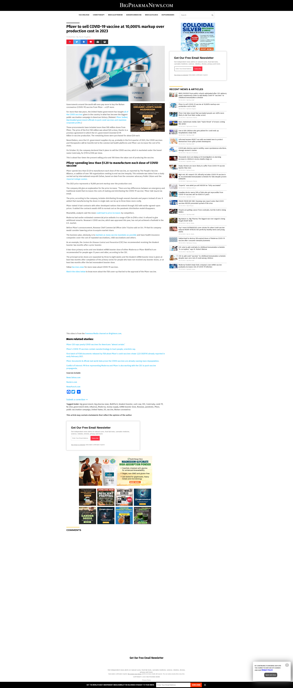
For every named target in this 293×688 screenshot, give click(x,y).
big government (86, 404)
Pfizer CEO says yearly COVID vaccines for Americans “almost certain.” (95, 344)
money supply (112, 407)
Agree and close (271, 675)
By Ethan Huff (190, 100)
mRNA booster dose (127, 407)
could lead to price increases (108, 213)
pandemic (149, 407)
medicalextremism (115, 15)
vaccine (110, 410)
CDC (143, 404)
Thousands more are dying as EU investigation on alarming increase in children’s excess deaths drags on (200, 158)
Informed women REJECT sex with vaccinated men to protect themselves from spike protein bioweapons (201, 141)
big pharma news (101, 404)
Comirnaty (150, 404)
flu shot (69, 407)
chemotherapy (98, 15)
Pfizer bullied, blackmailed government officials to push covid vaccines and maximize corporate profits (97, 120)
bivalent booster (126, 404)
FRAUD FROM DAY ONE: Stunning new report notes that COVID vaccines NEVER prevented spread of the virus (201, 202)
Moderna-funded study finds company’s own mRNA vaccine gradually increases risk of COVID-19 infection (200, 266)
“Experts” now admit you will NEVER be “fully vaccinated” (200, 185)
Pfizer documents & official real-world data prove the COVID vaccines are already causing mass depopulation (112, 361)
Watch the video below (75, 272)
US (105, 410)
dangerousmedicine (133, 15)
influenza (93, 407)
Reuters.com (71, 382)
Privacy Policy (146, 680)
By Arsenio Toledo (192, 117)
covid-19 (159, 404)
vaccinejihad (84, 15)
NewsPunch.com (73, 387)
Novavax (140, 407)
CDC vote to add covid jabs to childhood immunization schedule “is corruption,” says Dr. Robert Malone (202, 248)
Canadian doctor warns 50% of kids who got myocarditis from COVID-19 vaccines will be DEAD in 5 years (201, 193)
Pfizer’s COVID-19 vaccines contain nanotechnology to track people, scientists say (100, 349)
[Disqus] (115, 562)
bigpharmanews (168, 15)
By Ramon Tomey (192, 243)
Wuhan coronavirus (122, 410)
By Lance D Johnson (192, 153)
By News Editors (191, 188)
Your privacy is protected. (78, 444)
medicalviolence (151, 15)
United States (97, 410)
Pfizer (157, 407)
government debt (81, 407)
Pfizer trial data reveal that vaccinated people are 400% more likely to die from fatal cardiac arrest (201, 114)
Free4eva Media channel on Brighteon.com (103, 333)
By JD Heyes (190, 205)
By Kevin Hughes (191, 109)
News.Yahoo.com (73, 377)
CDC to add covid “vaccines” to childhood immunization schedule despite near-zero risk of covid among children (202, 257)
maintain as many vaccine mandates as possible (115, 235)
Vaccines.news (78, 267)
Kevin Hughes (84, 37)
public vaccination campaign (78, 410)
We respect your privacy (135, 674)
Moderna (102, 407)
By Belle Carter (191, 161)
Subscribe (196, 685)
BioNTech (114, 404)
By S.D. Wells (190, 223)
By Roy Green (191, 170)
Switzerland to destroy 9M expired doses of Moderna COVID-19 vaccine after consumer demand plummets (202, 239)
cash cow (137, 404)
